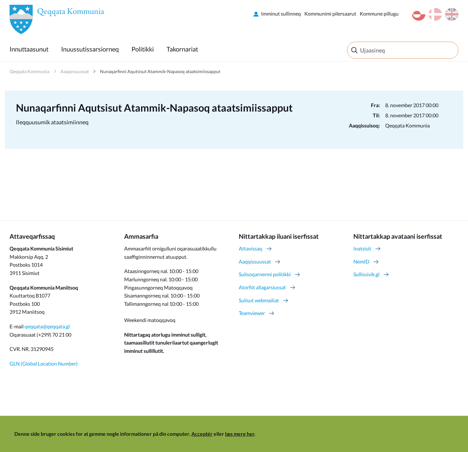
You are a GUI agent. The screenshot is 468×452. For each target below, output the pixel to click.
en (451, 14)
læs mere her (239, 434)
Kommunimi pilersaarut (330, 13)
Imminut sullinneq (281, 13)
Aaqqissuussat (74, 71)
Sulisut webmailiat (259, 300)
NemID (361, 261)
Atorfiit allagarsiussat (262, 287)
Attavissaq (250, 248)
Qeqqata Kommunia (29, 71)
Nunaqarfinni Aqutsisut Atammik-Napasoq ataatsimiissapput (160, 71)
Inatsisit (362, 248)
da (435, 14)
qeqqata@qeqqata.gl (47, 326)
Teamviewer (252, 313)
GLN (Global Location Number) (44, 363)
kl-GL (418, 14)
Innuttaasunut (29, 49)
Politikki (142, 49)
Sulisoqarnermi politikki (265, 274)
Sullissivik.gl (366, 274)
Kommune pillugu (379, 13)
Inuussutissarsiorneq (90, 49)
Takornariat (182, 49)
